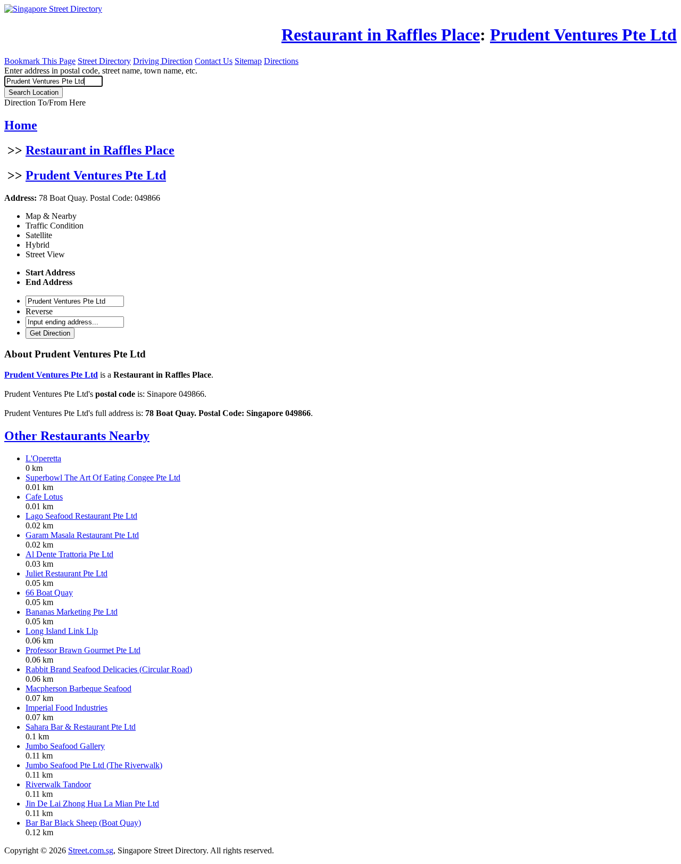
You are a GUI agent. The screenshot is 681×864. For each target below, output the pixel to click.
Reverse (39, 311)
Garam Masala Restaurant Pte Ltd (82, 535)
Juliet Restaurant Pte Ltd (66, 573)
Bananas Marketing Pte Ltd (72, 611)
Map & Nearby (51, 216)
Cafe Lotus (44, 496)
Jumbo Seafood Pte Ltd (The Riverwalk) (94, 765)
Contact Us (213, 61)
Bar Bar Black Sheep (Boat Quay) (83, 822)
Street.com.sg (90, 850)
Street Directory (104, 61)
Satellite (39, 235)
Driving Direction (163, 61)
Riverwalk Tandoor (58, 784)
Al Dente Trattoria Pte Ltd (69, 554)
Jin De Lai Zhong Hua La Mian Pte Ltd (92, 803)
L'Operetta (43, 458)
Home (20, 125)
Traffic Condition (55, 225)
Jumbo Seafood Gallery (65, 746)
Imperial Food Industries (66, 707)
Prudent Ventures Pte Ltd (96, 175)
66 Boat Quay (49, 592)
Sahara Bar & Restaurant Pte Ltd (81, 726)
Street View (45, 254)
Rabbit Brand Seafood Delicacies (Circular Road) (109, 669)
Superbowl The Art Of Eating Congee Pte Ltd (103, 477)
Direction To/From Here (45, 102)
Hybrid (37, 244)
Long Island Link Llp (62, 630)
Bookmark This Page (40, 61)
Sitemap (248, 61)
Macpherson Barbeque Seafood (78, 688)
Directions (281, 61)
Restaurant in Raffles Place (100, 150)
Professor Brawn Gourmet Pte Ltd (83, 650)
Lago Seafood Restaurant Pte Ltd (81, 515)
